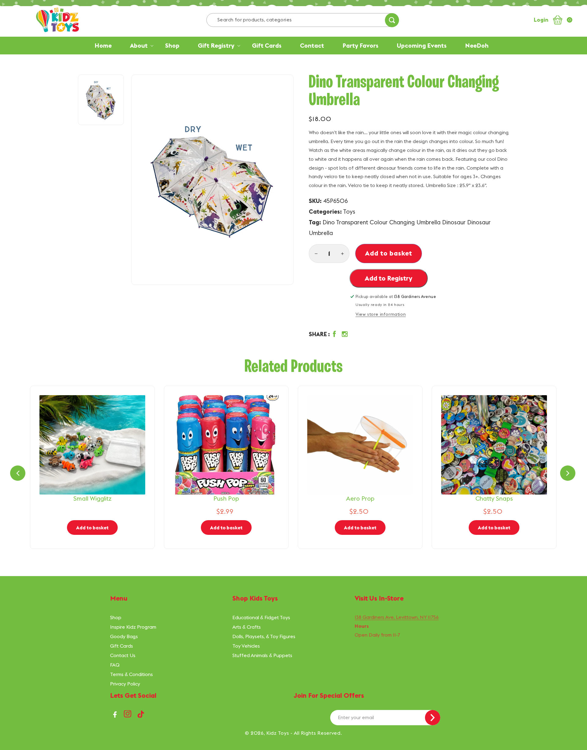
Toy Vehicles (246, 646)
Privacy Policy (125, 684)
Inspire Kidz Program (133, 627)
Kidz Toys (277, 733)
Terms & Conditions (131, 674)
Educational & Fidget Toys (261, 617)
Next (567, 473)
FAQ (115, 665)
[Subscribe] (432, 717)
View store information (381, 314)
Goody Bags (124, 636)
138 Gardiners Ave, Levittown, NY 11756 (397, 617)
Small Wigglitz (92, 498)
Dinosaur (454, 222)
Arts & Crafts (246, 627)
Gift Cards (121, 646)
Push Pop (226, 498)
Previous (17, 473)
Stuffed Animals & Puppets (262, 655)
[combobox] (302, 20)
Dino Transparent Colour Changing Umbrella (382, 222)
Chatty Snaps (494, 498)
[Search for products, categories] (392, 20)
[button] (330, 334)
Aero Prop (360, 498)
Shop (115, 617)
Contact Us (122, 655)
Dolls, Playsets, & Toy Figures (263, 636)
